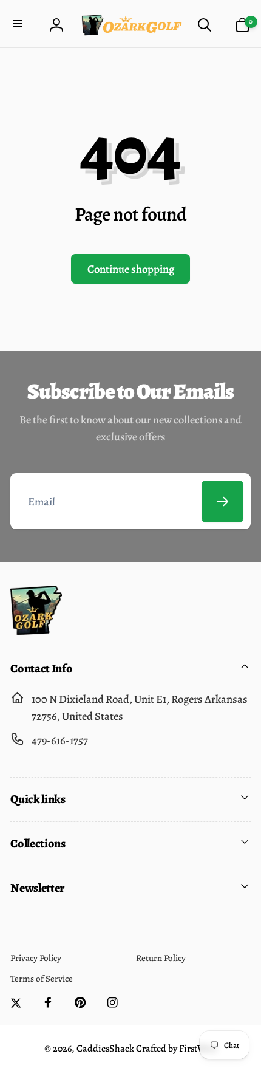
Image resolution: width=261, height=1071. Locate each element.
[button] (19, 25)
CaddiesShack (105, 1048)
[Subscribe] (222, 501)
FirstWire (197, 1048)
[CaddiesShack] (36, 630)
